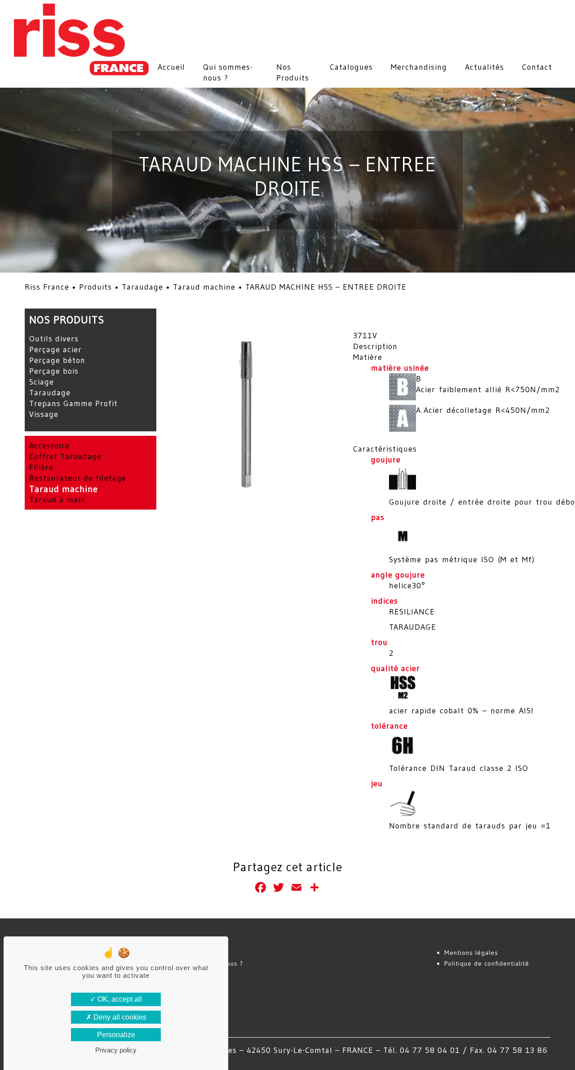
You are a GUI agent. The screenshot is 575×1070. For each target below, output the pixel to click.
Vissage (43, 414)
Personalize (116, 1035)
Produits (95, 287)
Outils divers (54, 339)
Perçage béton (57, 360)
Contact (537, 67)
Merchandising (419, 67)
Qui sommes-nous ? (228, 72)
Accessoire (49, 446)
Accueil (171, 67)
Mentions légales (471, 953)
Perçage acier (55, 349)
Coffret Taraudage (65, 456)
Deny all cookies (119, 1017)
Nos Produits (292, 72)
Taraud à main (57, 500)
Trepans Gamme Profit (73, 403)
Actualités (484, 67)
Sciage (41, 382)
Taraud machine (204, 287)
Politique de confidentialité (486, 963)
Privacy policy (116, 1050)
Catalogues (351, 67)
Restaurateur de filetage (77, 478)
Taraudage (142, 287)
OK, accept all (119, 999)
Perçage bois (54, 371)
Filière (41, 467)
